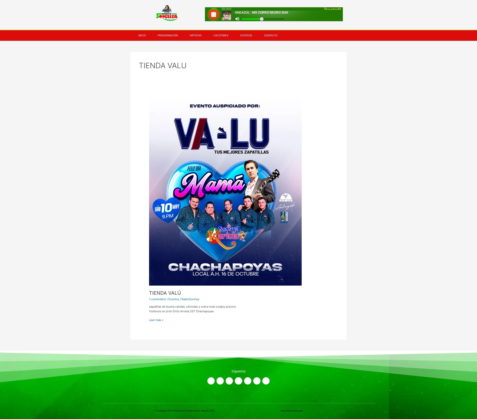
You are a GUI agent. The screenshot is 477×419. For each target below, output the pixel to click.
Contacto (270, 35)
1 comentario (157, 299)
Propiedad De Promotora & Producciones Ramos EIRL (185, 410)
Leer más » (156, 320)
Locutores (221, 35)
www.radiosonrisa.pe (292, 410)
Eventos (246, 35)
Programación (168, 35)
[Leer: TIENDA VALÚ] (225, 190)
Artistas (196, 35)
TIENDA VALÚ (165, 293)
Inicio (142, 35)
